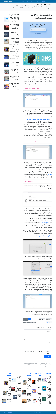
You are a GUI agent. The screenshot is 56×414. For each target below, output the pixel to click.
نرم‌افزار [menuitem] (16, 5)
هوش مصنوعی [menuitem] (21, 6)
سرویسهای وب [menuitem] (26, 6)
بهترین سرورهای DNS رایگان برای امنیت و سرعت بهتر (38, 119)
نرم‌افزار (29, 319)
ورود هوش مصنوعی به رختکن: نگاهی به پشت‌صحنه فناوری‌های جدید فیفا (29, 392)
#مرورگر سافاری (26, 320)
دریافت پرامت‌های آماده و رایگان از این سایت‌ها (14, 71)
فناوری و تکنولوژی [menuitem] (12, 6)
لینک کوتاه (48, 322)
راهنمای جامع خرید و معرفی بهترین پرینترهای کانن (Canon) (14, 40)
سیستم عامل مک (45, 222)
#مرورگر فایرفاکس (32, 322)
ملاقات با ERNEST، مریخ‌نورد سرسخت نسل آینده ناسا (29, 401)
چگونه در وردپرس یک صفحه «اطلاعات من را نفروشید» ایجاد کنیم (49, 399)
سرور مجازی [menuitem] (22, 1)
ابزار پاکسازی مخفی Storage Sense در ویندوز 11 (15, 55)
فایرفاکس (50, 174)
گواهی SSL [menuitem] (37, 1)
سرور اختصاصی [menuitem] (30, 1)
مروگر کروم (45, 112)
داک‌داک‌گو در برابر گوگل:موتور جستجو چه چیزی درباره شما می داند (39, 382)
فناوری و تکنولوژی (28, 374)
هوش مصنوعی (9, 374)
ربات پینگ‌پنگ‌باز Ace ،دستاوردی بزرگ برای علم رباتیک (14, 78)
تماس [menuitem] (49, 412)
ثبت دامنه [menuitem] (49, 1)
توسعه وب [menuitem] (31, 6)
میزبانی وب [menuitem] (43, 1)
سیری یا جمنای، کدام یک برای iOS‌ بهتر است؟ (14, 48)
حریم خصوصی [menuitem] (34, 412)
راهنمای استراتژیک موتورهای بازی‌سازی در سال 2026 (14, 64)
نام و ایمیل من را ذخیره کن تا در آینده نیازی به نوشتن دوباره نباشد (36, 352)
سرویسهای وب (38, 374)
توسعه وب (48, 374)
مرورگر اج (50, 125)
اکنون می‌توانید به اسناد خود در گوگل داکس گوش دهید (39, 401)
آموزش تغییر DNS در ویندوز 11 (43, 236)
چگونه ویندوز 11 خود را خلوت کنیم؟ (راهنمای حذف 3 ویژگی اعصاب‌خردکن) (14, 26)
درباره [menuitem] (45, 412)
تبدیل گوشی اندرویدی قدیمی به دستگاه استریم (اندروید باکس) (14, 85)
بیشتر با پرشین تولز (43, 4)
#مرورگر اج (25, 319)
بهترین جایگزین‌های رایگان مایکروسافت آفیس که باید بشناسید (14, 19)
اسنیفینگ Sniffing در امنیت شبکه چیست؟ (14, 33)
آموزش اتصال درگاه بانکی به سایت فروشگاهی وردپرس (48, 379)
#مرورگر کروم (26, 322)
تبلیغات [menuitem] (40, 412)
